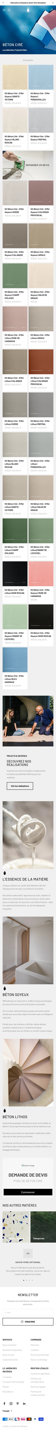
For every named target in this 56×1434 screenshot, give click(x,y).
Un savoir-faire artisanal (13, 1382)
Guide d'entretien (10, 1359)
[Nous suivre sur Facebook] (4, 1403)
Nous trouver (8, 1354)
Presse (6, 1386)
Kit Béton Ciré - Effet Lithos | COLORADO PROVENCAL (40, 381)
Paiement (35, 1345)
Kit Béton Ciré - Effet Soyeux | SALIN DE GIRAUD (40, 295)
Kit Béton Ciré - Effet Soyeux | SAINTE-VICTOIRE (14, 96)
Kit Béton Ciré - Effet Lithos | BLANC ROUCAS (14, 463)
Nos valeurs (8, 1391)
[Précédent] (3, 2)
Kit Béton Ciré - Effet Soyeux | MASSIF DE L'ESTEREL (14, 636)
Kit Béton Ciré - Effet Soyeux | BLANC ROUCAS (14, 139)
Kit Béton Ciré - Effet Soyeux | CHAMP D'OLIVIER (14, 295)
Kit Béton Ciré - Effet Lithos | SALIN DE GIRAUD (40, 507)
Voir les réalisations (20, 786)
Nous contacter (10, 1345)
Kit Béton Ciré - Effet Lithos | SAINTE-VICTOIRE (14, 507)
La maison (7, 1377)
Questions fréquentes (12, 1350)
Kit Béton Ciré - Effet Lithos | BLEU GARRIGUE (14, 679)
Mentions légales (38, 1386)
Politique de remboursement (38, 1393)
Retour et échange (39, 1359)
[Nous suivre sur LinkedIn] (24, 1403)
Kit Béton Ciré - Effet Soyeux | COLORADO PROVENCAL (40, 212)
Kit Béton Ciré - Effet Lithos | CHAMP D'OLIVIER (14, 550)
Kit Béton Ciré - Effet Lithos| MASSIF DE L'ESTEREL (40, 550)
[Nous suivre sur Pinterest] (17, 1403)
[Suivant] (52, 2)
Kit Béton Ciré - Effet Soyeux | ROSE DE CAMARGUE (40, 593)
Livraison (35, 1350)
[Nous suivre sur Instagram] (11, 1403)
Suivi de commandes (40, 1354)
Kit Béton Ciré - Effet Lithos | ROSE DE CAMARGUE (14, 338)
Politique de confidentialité (37, 1380)
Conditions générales (40, 1373)
